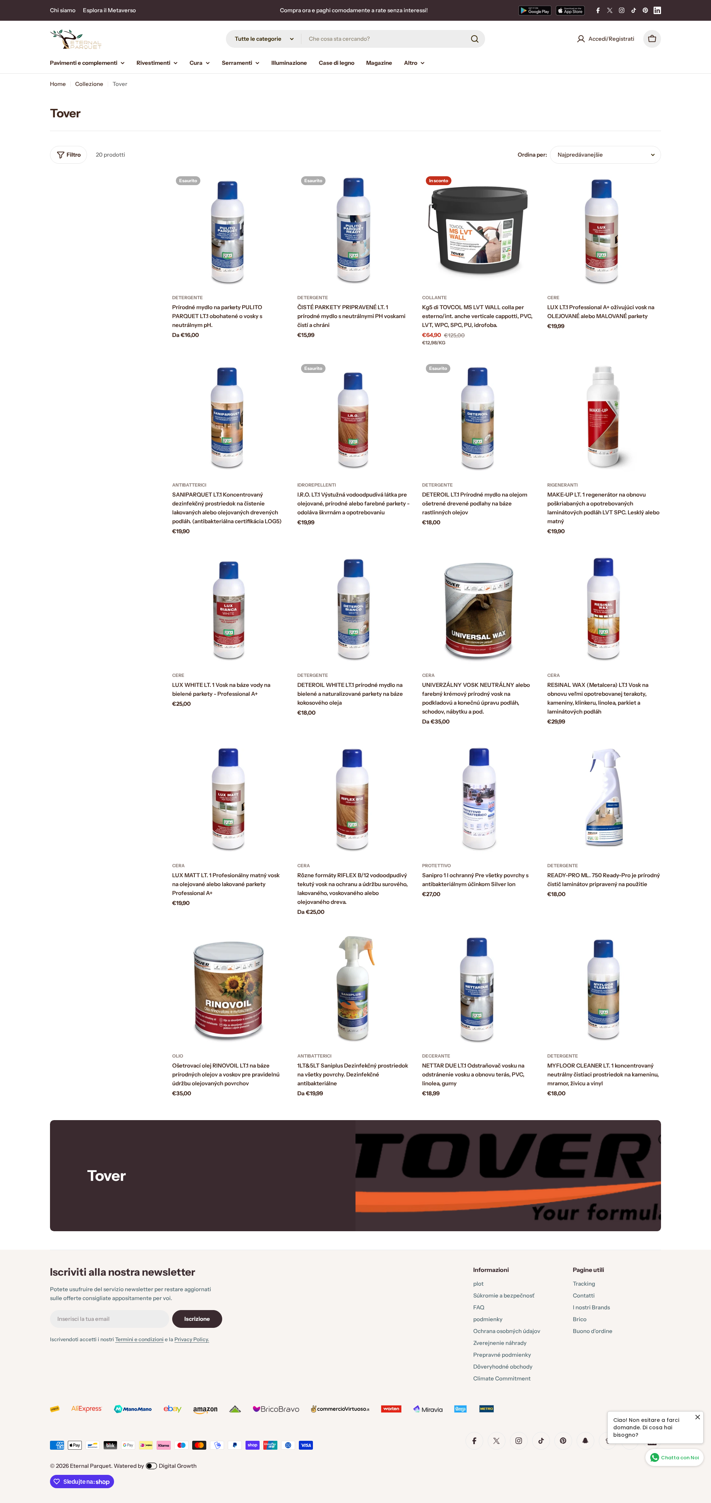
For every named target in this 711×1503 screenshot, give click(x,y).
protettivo (436, 865)
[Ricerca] (474, 38)
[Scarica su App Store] (570, 10)
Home (58, 83)
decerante (436, 1056)
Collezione (89, 83)
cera (428, 675)
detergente (187, 297)
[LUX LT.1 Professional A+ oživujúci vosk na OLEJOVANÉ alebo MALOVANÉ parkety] (604, 230)
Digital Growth (178, 1465)
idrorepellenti (316, 485)
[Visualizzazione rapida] (275, 189)
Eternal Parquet (90, 1465)
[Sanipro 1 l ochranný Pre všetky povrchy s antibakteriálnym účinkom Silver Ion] (479, 798)
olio (177, 1056)
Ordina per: (532, 154)
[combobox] (355, 39)
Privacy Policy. (191, 1339)
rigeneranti (562, 485)
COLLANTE (434, 297)
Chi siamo (63, 10)
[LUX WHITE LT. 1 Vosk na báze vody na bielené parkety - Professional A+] (229, 608)
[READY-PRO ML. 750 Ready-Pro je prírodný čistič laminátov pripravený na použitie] (604, 798)
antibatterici (189, 485)
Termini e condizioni (139, 1339)
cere (553, 297)
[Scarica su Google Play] (535, 10)
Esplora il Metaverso (109, 10)
